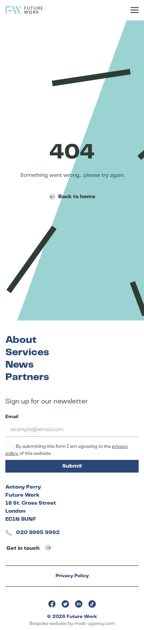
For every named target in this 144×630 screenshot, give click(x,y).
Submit (72, 466)
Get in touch (23, 548)
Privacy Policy (72, 576)
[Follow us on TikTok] (92, 604)
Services (27, 352)
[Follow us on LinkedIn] (79, 604)
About (21, 340)
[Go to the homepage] (24, 10)
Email (11, 416)
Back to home (76, 196)
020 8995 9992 (37, 532)
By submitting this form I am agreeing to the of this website (66, 450)
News (19, 365)
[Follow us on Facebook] (52, 604)
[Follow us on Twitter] (65, 604)
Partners (27, 377)
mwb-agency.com (94, 623)
